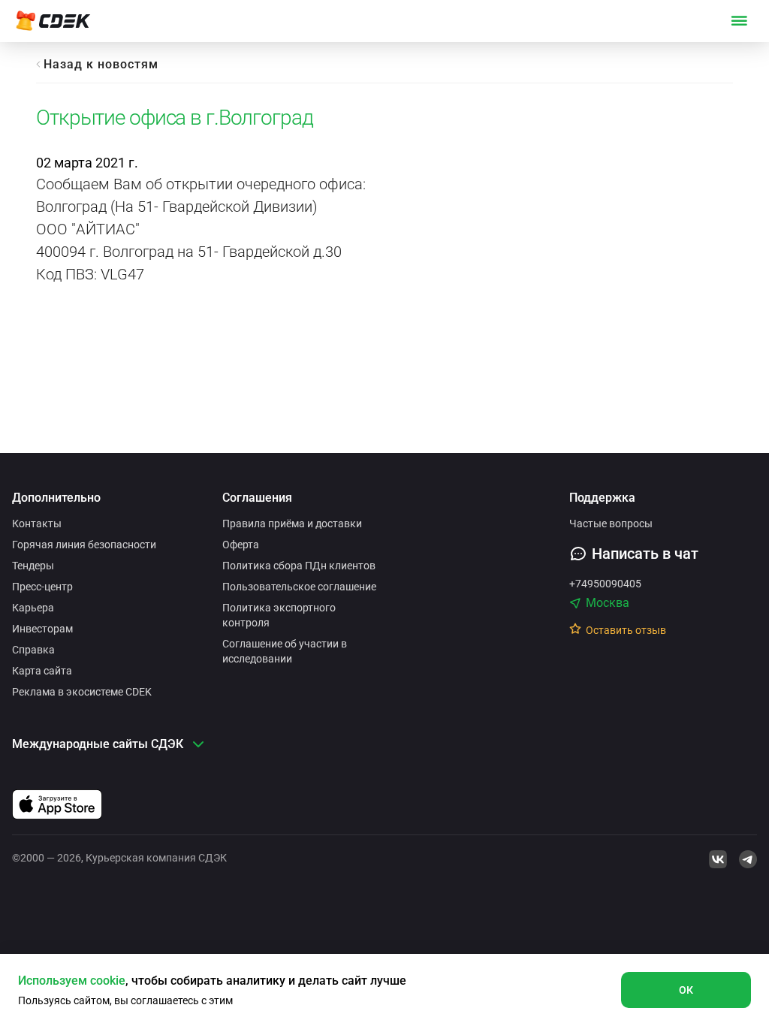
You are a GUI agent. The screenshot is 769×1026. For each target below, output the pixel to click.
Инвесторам (42, 629)
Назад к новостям (101, 64)
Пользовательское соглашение (299, 587)
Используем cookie (71, 980)
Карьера (33, 608)
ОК (686, 990)
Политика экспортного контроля (279, 615)
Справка (33, 650)
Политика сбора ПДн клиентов (298, 566)
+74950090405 (605, 584)
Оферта (240, 545)
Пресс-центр (42, 587)
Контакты (37, 524)
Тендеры (33, 566)
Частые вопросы (611, 524)
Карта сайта (42, 671)
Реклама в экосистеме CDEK (82, 692)
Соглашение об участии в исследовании (284, 651)
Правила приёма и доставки (292, 524)
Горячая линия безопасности (84, 545)
